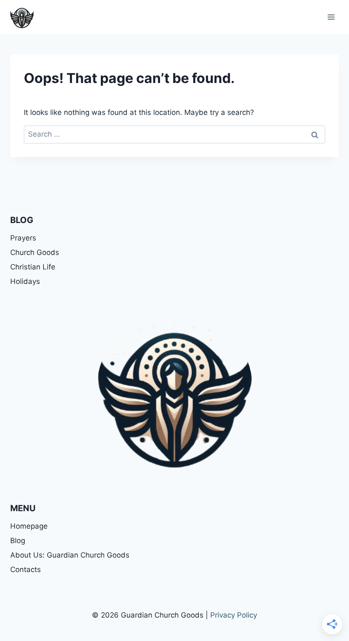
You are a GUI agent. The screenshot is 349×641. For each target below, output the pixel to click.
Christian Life (32, 267)
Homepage (29, 526)
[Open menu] (331, 16)
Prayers (23, 238)
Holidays (25, 281)
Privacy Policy (233, 615)
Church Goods (34, 252)
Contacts (25, 569)
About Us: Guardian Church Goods (69, 555)
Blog (17, 540)
